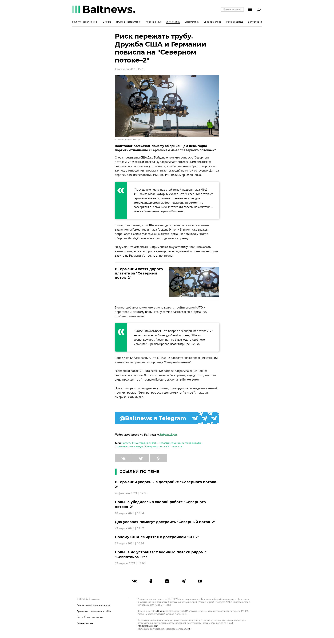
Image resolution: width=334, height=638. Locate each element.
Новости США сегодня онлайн (139, 443)
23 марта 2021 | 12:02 (129, 528)
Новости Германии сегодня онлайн (180, 443)
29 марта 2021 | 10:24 (129, 543)
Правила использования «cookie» (94, 611)
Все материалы (232, 9)
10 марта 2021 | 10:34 (129, 513)
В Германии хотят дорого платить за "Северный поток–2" (139, 273)
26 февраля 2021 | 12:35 (131, 493)
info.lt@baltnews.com (147, 626)
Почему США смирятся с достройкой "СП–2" (157, 537)
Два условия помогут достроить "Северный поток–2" (165, 522)
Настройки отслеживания (90, 617)
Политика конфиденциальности (93, 605)
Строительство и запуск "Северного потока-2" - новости (148, 446)
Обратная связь (85, 623)
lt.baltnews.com (165, 611)
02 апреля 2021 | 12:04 (130, 563)
